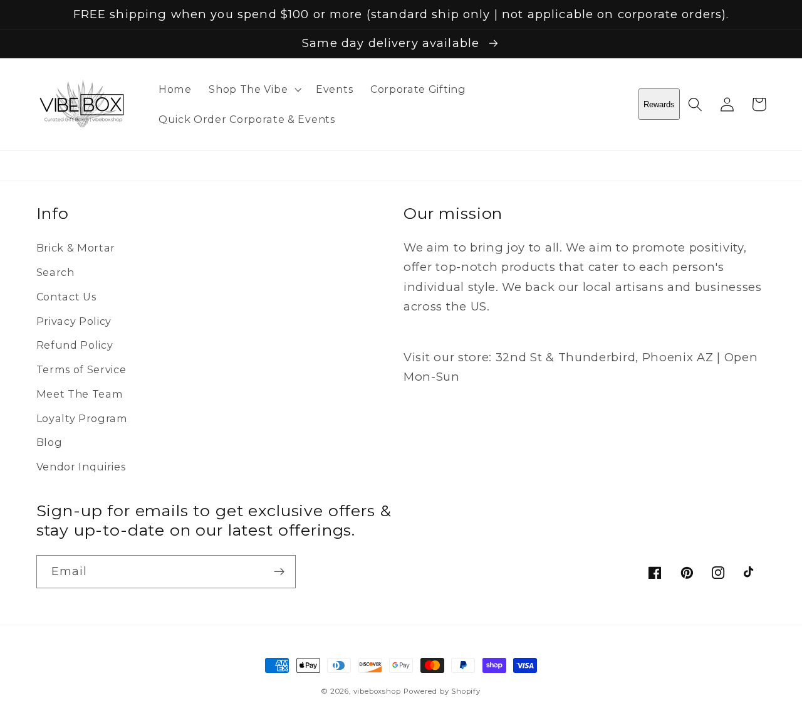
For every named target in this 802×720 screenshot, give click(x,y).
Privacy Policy (74, 321)
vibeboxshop (377, 691)
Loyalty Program (82, 418)
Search (55, 272)
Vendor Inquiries (81, 466)
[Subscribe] (279, 572)
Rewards (659, 104)
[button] (253, 89)
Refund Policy (74, 345)
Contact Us (66, 296)
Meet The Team (79, 394)
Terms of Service (81, 369)
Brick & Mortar (76, 247)
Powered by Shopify (442, 691)
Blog (49, 442)
